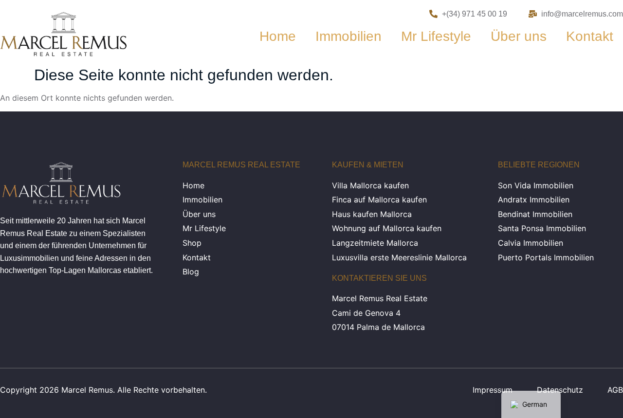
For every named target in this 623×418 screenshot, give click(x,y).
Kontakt (589, 36)
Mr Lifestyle (436, 36)
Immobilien (348, 36)
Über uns (519, 36)
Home (277, 36)
